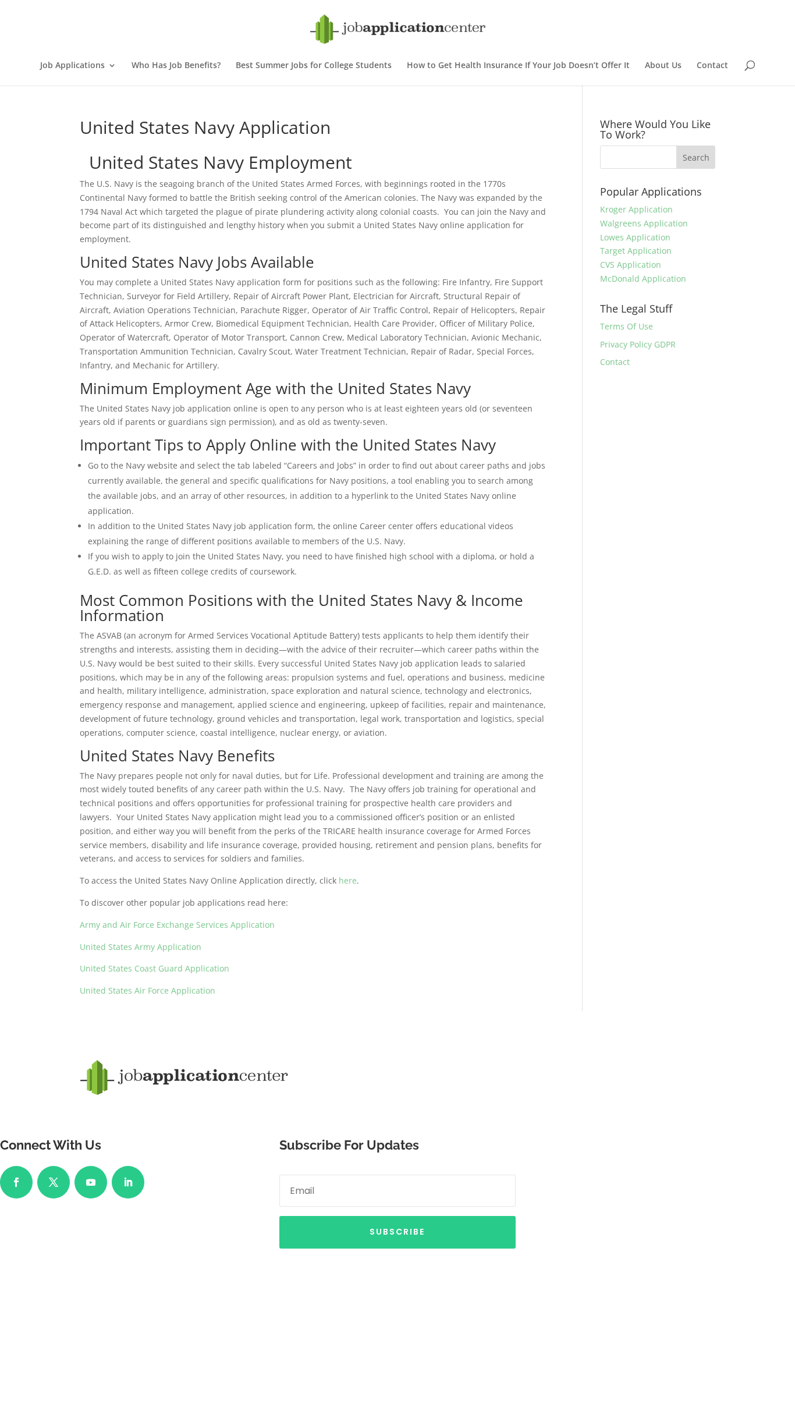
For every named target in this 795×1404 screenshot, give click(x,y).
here (348, 880)
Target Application (636, 250)
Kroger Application (636, 209)
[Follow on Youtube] (90, 1182)
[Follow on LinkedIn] (128, 1182)
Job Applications (72, 65)
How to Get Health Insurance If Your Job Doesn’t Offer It (518, 65)
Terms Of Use (626, 326)
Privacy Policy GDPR (638, 344)
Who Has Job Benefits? (176, 65)
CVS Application (630, 264)
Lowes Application (635, 237)
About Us (663, 65)
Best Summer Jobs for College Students (314, 65)
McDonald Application (643, 278)
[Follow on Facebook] (16, 1182)
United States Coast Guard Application (154, 968)
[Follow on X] (53, 1182)
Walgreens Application (644, 223)
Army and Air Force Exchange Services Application (177, 924)
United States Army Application (140, 946)
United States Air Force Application (147, 990)
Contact (712, 65)
